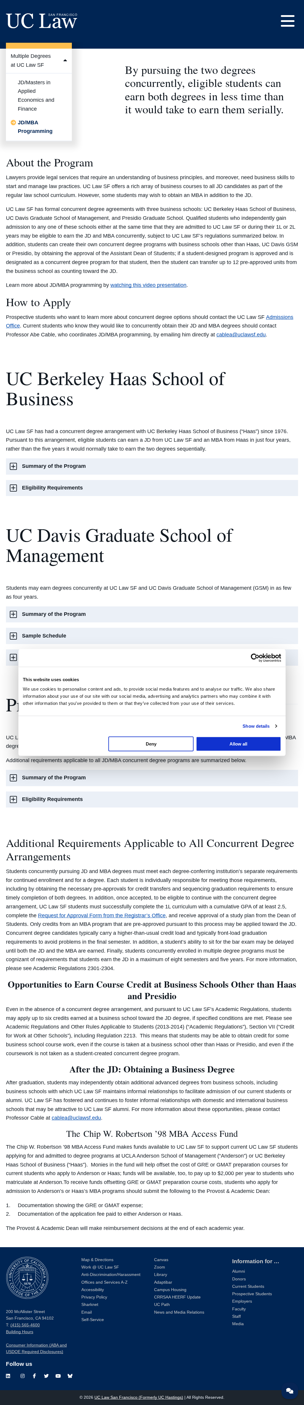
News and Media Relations (179, 1312)
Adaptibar (163, 1282)
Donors (239, 1279)
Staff (236, 1316)
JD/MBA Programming (35, 127)
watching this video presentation (148, 285)
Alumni (238, 1271)
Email (86, 1312)
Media (238, 1324)
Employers (242, 1301)
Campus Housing (170, 1290)
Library (160, 1274)
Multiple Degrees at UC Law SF (31, 60)
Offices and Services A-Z (104, 1282)
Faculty (239, 1309)
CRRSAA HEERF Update (177, 1297)
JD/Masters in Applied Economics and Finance (36, 96)
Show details (256, 726)
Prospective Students (252, 1294)
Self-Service (92, 1319)
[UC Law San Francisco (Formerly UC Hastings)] (41, 20)
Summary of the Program (54, 466)
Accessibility (92, 1290)
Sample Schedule (44, 636)
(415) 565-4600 (25, 1325)
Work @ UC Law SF (100, 1267)
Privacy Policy (94, 1297)
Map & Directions (97, 1260)
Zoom (159, 1267)
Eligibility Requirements (52, 488)
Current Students (248, 1286)
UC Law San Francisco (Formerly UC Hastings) (138, 1397)
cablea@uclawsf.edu (241, 335)
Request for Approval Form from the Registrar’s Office (102, 915)
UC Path (162, 1304)
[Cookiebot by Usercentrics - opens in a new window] (255, 658)
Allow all (238, 743)
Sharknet (89, 1304)
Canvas (161, 1260)
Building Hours (19, 1332)
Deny (151, 743)
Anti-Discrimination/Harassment (110, 1274)
